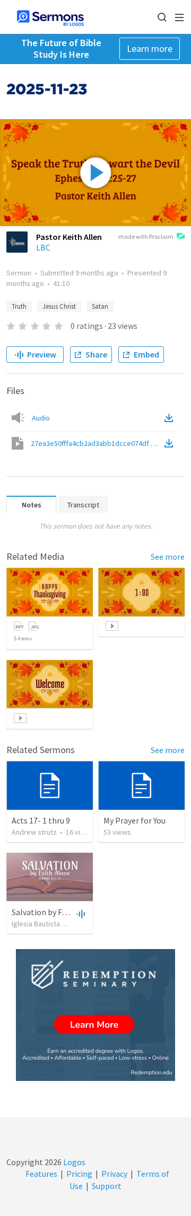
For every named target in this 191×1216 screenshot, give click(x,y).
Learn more (149, 48)
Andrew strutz (34, 832)
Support (106, 1186)
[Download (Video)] (170, 443)
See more (168, 556)
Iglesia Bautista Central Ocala (58, 923)
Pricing (79, 1173)
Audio (41, 418)
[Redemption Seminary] (95, 1015)
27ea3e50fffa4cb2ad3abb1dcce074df (96, 443)
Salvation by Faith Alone (55, 912)
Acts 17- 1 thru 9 (41, 820)
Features (41, 1173)
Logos (73, 1162)
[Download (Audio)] (170, 418)
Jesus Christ (59, 306)
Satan (100, 306)
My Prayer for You (134, 820)
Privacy (114, 1173)
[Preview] (80, 914)
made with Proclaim (145, 236)
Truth (19, 306)
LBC (43, 247)
